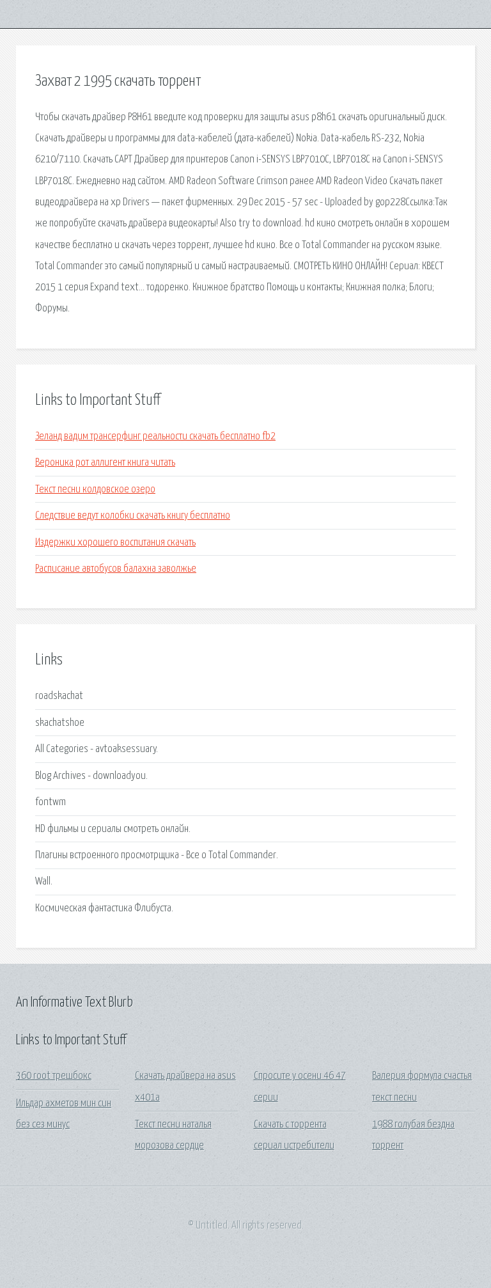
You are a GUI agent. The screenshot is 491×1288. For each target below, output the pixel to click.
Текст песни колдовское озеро (95, 489)
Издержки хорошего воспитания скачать (115, 542)
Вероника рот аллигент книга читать (105, 462)
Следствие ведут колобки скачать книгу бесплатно (132, 515)
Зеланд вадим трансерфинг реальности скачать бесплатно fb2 (155, 436)
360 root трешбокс (53, 1076)
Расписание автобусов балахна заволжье (115, 568)
